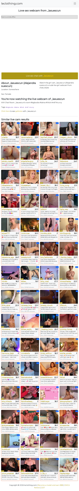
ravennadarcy (27, 137)
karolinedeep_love (27, 401)
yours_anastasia (8, 473)
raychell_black (47, 137)
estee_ (24, 281)
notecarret (45, 425)
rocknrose (25, 233)
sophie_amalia (65, 353)
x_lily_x (44, 473)
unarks (5, 137)
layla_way (64, 209)
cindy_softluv (46, 353)
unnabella (25, 353)
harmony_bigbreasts (8, 353)
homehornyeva (27, 425)
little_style (6, 305)
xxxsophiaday (65, 281)
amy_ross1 (45, 281)
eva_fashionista (47, 257)
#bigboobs (9, 107)
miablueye (45, 401)
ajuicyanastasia (8, 425)
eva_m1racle (7, 401)
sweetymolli (26, 257)
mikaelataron (7, 185)
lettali (62, 377)
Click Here (5, 111)
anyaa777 (6, 233)
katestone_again (8, 257)
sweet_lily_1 (45, 185)
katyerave (64, 161)
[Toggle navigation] (75, 3)
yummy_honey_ (66, 329)
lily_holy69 (25, 449)
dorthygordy (65, 233)
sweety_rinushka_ (47, 305)
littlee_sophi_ (26, 329)
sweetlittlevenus (47, 377)
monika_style (46, 233)
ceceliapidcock (66, 449)
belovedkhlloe (27, 473)
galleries (18, 111)
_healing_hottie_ (47, 329)
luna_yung (64, 185)
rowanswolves (7, 377)
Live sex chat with (39, 76)
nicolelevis (6, 329)
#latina (16, 107)
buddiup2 (6, 449)
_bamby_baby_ (66, 257)
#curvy (31, 107)
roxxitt (24, 209)
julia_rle (44, 161)
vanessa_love (26, 305)
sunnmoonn (46, 449)
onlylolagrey (7, 209)
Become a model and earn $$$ (50, 485)
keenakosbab (26, 377)
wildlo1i (43, 209)
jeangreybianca (66, 401)
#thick (22, 107)
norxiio (4, 281)
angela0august (27, 161)
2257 (43, 488)
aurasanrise (64, 425)
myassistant (26, 185)
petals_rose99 (7, 161)
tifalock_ (63, 305)
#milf (26, 107)
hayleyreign (65, 473)
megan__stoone (66, 137)
